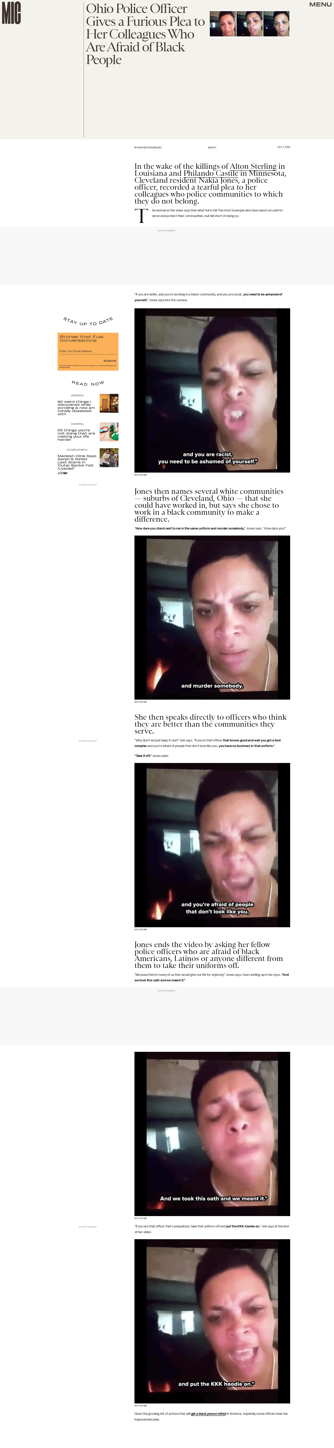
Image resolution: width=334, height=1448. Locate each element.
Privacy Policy (65, 367)
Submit (110, 360)
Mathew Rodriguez (150, 147)
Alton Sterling (253, 166)
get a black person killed (208, 1413)
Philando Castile (211, 173)
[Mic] (11, 12)
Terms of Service (106, 365)
